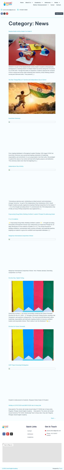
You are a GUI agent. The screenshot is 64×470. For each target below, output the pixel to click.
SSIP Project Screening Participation (18, 365)
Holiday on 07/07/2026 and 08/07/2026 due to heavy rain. (25, 405)
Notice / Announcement (40, 5)
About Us (28, 2)
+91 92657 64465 (23, 9)
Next (53, 418)
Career (52, 5)
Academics (38, 2)
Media (56, 2)
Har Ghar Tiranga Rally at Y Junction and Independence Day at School (27, 80)
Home (22, 2)
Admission (48, 2)
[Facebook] (2, 14)
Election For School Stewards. (17, 326)
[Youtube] (7, 14)
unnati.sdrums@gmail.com (9, 9)
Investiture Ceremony (14, 118)
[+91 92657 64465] (18, 9)
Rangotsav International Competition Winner (21, 236)
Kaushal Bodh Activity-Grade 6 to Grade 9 (20, 31)
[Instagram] (4, 14)
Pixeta (60, 468)
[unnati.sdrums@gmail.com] (1, 9)
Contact (58, 5)
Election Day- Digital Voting (16, 278)
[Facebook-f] (4, 434)
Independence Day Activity (16, 166)
